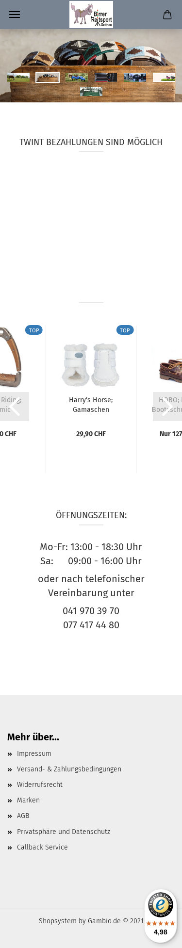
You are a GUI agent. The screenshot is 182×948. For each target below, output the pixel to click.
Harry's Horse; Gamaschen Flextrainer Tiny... (91, 404)
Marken (28, 800)
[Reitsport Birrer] (91, 14)
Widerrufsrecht (40, 785)
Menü (14, 14)
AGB (23, 816)
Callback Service (42, 847)
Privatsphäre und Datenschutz (63, 832)
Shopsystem (58, 921)
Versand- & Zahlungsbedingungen (69, 769)
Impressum (34, 754)
